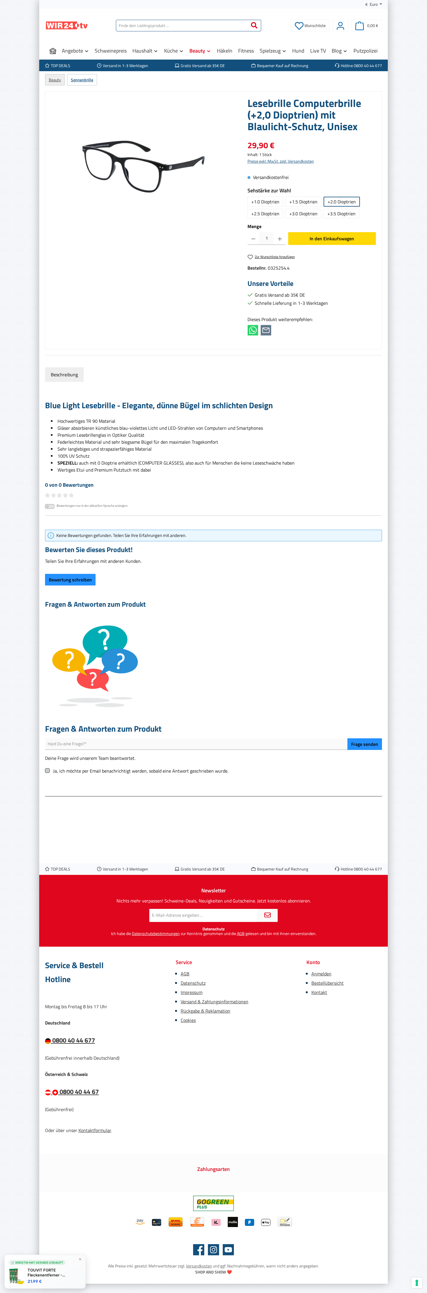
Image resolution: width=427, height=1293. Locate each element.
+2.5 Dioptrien (265, 213)
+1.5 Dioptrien (303, 201)
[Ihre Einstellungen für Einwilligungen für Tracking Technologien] (416, 1282)
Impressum (191, 992)
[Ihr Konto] (340, 25)
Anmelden (321, 973)
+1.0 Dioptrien (265, 201)
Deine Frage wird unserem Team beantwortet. (90, 758)
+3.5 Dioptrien (341, 213)
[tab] (64, 374)
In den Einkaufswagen (332, 238)
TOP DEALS (60, 65)
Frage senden (364, 744)
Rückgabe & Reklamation (205, 1010)
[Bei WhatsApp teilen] (252, 329)
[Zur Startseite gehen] (67, 25)
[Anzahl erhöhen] (280, 238)
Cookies (188, 1020)
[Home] (53, 51)
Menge (254, 226)
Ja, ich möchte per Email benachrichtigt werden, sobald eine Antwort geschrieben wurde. (140, 770)
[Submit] (267, 915)
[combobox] (182, 25)
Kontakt (319, 992)
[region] (143, 159)
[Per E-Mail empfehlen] (265, 329)
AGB (241, 933)
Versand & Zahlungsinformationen (214, 1001)
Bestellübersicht (327, 982)
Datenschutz (193, 982)
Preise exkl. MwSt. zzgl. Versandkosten (280, 161)
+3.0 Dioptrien (303, 213)
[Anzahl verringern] (253, 238)
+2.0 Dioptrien (342, 201)
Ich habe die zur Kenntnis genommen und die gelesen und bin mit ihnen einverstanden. (213, 933)
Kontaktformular (94, 1130)
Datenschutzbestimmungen (156, 933)
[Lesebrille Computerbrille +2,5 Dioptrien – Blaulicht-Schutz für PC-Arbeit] (143, 159)
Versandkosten (199, 1266)
